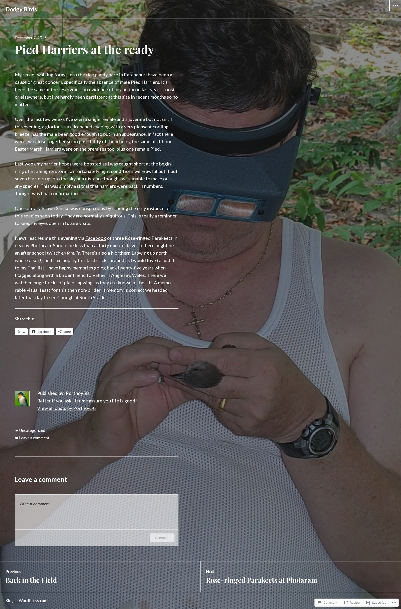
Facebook (95, 238)
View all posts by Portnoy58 (66, 408)
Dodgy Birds (21, 9)
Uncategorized (32, 430)
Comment (162, 538)
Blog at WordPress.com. (27, 600)
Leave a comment (34, 437)
